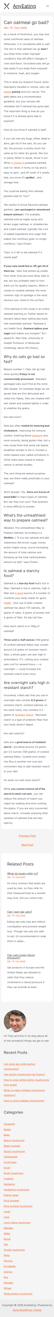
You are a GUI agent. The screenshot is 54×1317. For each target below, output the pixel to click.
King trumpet (11, 1200)
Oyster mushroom (14, 1249)
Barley (7, 1129)
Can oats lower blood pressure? (21, 956)
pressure (37, 435)
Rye (6, 1277)
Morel (7, 1239)
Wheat (7, 1288)
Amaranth (9, 1123)
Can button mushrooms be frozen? (24, 1074)
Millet (7, 1233)
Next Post (27, 844)
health (8, 602)
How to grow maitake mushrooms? (24, 1100)
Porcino (8, 1260)
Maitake (8, 1228)
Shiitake (8, 1282)
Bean (7, 1134)
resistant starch (24, 714)
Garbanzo (9, 1184)
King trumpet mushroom (18, 1206)
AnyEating (24, 6)
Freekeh (9, 1178)
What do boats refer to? (22, 873)
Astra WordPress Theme (27, 1310)
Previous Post (27, 835)
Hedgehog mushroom (16, 1189)
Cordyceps (10, 1162)
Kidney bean (11, 1195)
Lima (6, 1217)
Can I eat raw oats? (19, 911)
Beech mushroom (14, 1140)
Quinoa (8, 1271)
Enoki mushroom (13, 1173)
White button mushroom (18, 1293)
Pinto (7, 1255)
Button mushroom (14, 1151)
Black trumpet (12, 1145)
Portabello (10, 1266)
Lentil (7, 1211)
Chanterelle (10, 1156)
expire (8, 91)
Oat (6, 27)
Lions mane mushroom (17, 1222)
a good (19, 593)
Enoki (7, 1167)
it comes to (18, 162)
